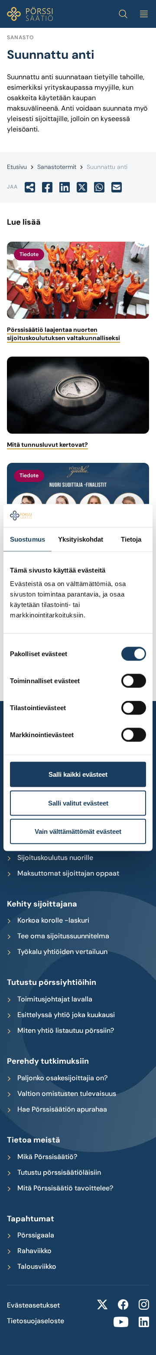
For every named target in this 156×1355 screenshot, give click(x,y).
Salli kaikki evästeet (78, 774)
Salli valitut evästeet (78, 802)
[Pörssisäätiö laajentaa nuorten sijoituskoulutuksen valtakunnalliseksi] (78, 280)
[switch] (133, 681)
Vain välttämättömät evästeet (78, 831)
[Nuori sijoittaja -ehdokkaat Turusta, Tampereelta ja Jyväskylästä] (78, 501)
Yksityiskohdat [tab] (80, 539)
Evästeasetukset (33, 1305)
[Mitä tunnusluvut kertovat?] (78, 395)
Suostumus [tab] (27, 539)
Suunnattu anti (107, 167)
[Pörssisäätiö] (30, 14)
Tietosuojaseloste (35, 1321)
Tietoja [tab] (131, 539)
